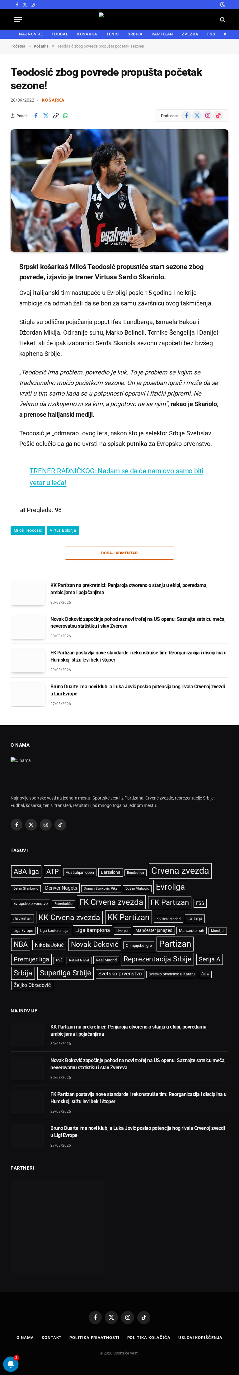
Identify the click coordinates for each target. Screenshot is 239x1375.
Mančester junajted (153, 930)
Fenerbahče (63, 904)
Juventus (22, 918)
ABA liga (26, 871)
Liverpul (122, 931)
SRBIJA (135, 34)
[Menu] (18, 19)
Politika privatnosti (94, 1337)
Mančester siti (191, 930)
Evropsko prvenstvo (30, 903)
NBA (21, 944)
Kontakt (52, 1337)
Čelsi (205, 974)
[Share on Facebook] (35, 116)
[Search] (222, 19)
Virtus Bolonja (63, 530)
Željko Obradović (32, 985)
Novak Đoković (95, 944)
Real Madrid (106, 960)
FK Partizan (170, 902)
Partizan (175, 944)
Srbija (23, 973)
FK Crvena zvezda (111, 902)
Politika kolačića (149, 1337)
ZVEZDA (190, 34)
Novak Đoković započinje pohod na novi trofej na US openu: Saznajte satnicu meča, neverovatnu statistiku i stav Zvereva (138, 622)
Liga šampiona (92, 930)
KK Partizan (128, 917)
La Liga (194, 918)
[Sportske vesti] (120, 19)
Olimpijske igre (139, 945)
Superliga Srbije (65, 973)
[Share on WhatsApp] (65, 116)
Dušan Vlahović (137, 889)
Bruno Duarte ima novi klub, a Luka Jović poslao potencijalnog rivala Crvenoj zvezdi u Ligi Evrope (137, 690)
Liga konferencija (54, 930)
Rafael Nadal (79, 960)
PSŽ (59, 960)
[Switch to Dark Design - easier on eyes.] (221, 4)
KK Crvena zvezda (69, 917)
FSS (211, 34)
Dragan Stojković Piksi (101, 889)
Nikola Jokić (49, 945)
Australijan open (80, 872)
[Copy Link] (55, 116)
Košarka (53, 100)
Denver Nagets (61, 888)
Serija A (209, 959)
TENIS (112, 34)
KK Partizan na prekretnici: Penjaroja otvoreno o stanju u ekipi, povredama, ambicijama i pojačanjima (129, 588)
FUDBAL (60, 34)
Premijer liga (31, 959)
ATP (52, 871)
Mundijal (217, 931)
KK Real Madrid (168, 919)
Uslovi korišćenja (200, 1337)
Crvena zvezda (180, 870)
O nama (25, 1337)
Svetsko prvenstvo (120, 974)
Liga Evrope (23, 930)
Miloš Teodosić (28, 530)
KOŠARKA (87, 34)
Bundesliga (135, 873)
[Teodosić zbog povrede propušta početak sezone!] (119, 190)
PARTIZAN (162, 34)
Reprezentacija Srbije (157, 959)
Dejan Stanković (25, 889)
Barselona (110, 872)
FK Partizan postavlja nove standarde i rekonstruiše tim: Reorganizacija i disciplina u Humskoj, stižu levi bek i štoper (138, 656)
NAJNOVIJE (31, 34)
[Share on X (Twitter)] (45, 116)
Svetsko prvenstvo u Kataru (172, 974)
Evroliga (170, 886)
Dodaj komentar (119, 553)
